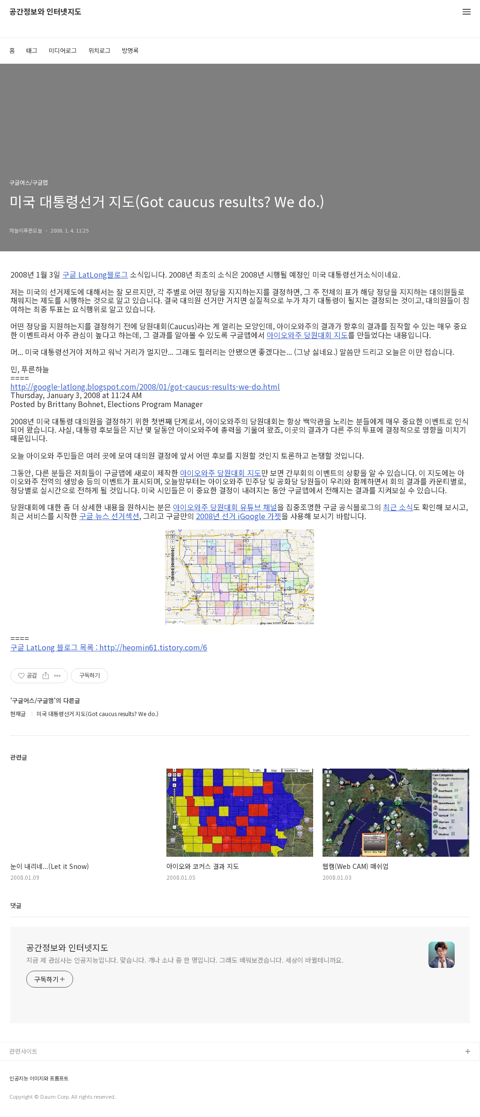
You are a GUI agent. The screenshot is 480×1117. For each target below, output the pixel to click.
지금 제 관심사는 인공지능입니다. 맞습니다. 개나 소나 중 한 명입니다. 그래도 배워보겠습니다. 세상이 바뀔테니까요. (185, 960)
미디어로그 (63, 50)
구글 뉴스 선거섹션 (109, 516)
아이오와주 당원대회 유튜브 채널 (225, 507)
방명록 (130, 50)
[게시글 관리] (57, 676)
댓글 (16, 905)
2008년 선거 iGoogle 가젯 (238, 516)
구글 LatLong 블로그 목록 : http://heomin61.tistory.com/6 (108, 647)
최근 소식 (398, 507)
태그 (32, 50)
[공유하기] (46, 676)
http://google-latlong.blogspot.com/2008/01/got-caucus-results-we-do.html (145, 386)
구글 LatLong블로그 (95, 274)
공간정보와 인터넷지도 (45, 12)
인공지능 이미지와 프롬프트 (38, 1078)
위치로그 (99, 50)
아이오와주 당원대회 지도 (307, 335)
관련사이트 (23, 1051)
